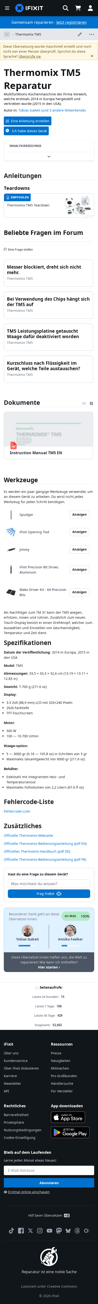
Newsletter (12, 1083)
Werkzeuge (21, 480)
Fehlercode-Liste (17, 811)
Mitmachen (60, 1068)
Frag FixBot (45, 893)
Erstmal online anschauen (29, 1192)
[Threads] (77, 1231)
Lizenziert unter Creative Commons (49, 1286)
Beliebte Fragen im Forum (43, 232)
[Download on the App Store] (68, 1117)
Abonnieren (49, 1183)
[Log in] (90, 8)
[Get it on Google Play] (70, 1132)
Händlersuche (62, 1083)
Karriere (10, 1076)
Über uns (11, 1053)
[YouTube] (49, 1231)
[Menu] (7, 8)
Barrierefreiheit (16, 1114)
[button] (65, 8)
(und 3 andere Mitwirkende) (63, 110)
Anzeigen (79, 514)
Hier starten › (49, 967)
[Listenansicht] (84, 402)
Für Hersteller (62, 1091)
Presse (56, 1053)
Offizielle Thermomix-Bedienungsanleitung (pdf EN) (45, 843)
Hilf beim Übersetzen (45, 1215)
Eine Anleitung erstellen (30, 121)
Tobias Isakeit (29, 110)
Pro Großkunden (64, 1076)
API (6, 1091)
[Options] (7, 34)
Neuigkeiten (60, 1060)
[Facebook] (21, 1231)
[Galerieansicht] (91, 402)
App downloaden (67, 1105)
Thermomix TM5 (28, 34)
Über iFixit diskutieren (21, 1068)
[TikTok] (11, 1231)
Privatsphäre (14, 1122)
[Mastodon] (59, 1231)
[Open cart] (78, 8)
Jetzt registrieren (71, 22)
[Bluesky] (68, 1230)
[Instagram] (40, 1231)
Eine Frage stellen (20, 247)
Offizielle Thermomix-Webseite (28, 835)
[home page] (29, 8)
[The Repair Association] (87, 1231)
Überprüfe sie (30, 56)
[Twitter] (30, 1231)
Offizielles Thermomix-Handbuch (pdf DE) (37, 851)
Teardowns (17, 188)
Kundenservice (16, 1060)
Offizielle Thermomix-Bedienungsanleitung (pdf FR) (45, 859)
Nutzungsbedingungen (22, 1130)
